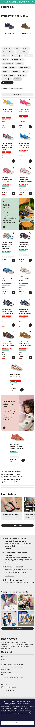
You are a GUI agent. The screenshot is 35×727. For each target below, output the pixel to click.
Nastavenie (17, 718)
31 (9, 190)
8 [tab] (32, 38)
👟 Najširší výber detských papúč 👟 (19, 2)
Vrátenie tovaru (9, 586)
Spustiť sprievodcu (10, 562)
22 (11, 457)
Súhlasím (17, 723)
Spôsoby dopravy (6, 672)
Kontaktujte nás (9, 576)
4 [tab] (15, 38)
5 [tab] (20, 38)
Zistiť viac (8, 548)
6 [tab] (24, 38)
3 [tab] (11, 38)
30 (8, 190)
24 (2, 257)
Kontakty (3, 680)
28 (21, 121)
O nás (3, 659)
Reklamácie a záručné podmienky (11, 667)
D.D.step (11, 88)
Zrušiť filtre (17, 79)
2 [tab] (7, 38)
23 (19, 121)
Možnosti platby (5, 669)
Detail (13, 126)
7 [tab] (28, 38)
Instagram (18, 628)
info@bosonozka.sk (10, 687)
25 (19, 190)
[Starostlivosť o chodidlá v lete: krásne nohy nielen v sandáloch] (11, 504)
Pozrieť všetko (17, 525)
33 (2, 123)
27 (4, 190)
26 (2, 190)
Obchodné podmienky (8, 675)
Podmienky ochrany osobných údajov (12, 677)
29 (23, 121)
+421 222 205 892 (9, 690)
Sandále (5, 88)
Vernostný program (7, 662)
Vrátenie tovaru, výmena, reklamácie (12, 664)
